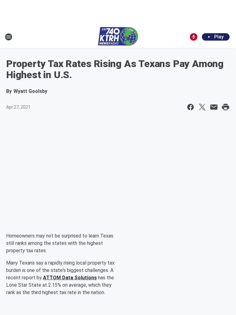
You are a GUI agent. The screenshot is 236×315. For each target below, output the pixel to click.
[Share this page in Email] (214, 107)
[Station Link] (118, 37)
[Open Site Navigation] (8, 37)
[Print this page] (225, 107)
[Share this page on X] (202, 107)
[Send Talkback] (193, 37)
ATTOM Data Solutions (70, 278)
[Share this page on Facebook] (190, 107)
